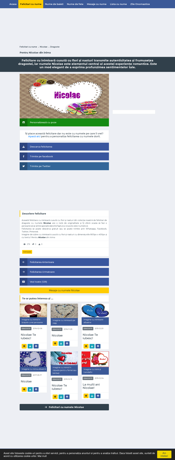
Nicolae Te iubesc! (28, 336)
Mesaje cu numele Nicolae (64, 290)
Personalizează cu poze (42, 122)
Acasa (13, 4)
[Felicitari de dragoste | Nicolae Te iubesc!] (33, 310)
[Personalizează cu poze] (64, 96)
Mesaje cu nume (96, 4)
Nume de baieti (54, 4)
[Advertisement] (87, 26)
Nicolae (43, 47)
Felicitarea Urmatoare (42, 272)
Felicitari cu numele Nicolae (66, 407)
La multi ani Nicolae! (91, 386)
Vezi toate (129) (38, 281)
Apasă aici (34, 136)
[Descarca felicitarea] (30, 346)
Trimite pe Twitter (39, 166)
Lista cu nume (118, 4)
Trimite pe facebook (41, 156)
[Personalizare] (24, 346)
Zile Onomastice (140, 4)
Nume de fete (75, 4)
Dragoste (55, 47)
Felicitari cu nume (30, 4)
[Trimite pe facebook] (36, 346)
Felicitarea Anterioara (41, 262)
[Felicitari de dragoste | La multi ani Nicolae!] (95, 359)
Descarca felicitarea (40, 146)
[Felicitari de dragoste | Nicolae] (64, 311)
